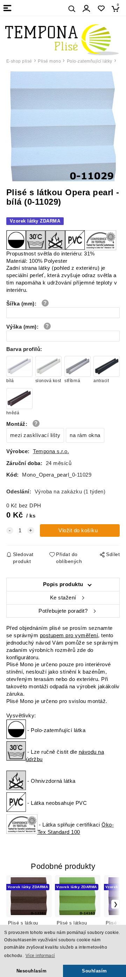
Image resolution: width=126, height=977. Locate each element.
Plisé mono (49, 61)
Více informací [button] (40, 955)
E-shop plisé (19, 61)
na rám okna (85, 435)
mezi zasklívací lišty (35, 435)
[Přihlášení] (86, 8)
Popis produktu (63, 584)
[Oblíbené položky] (101, 8)
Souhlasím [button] (94, 971)
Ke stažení (63, 597)
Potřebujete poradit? (63, 611)
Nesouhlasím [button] (31, 971)
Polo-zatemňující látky (89, 61)
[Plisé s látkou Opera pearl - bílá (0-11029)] (63, 126)
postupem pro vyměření (69, 635)
